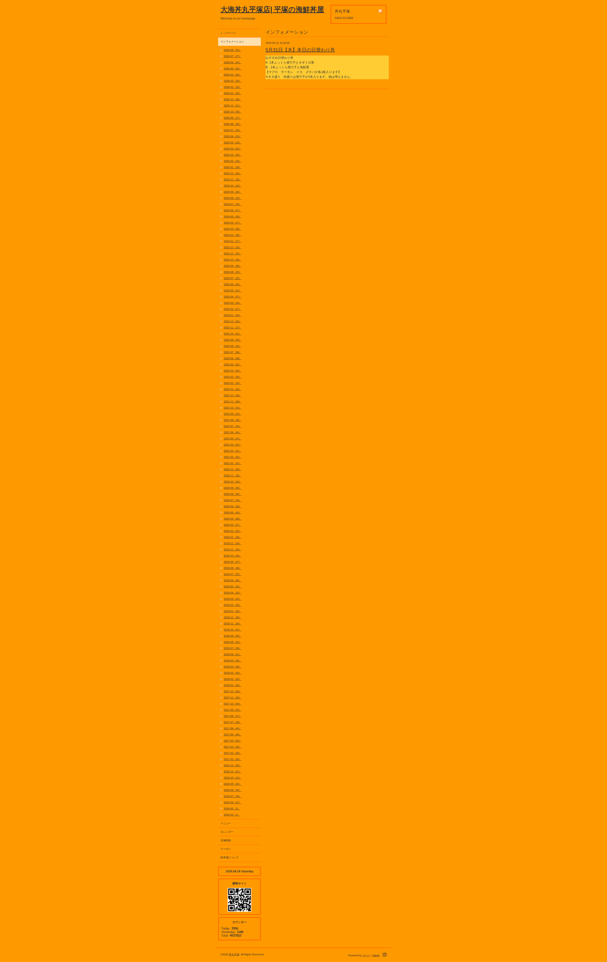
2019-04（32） (232, 592)
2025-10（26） (232, 111)
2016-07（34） (232, 796)
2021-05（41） (232, 438)
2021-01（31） (232, 463)
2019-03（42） (232, 598)
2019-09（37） (232, 561)
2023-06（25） (232, 284)
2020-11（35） (232, 475)
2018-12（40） (232, 617)
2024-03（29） (232, 228)
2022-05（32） (232, 364)
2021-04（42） (232, 444)
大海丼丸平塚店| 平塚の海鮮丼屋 (272, 9)
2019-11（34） (232, 549)
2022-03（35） (232, 376)
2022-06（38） (232, 358)
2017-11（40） (232, 697)
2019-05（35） (232, 586)
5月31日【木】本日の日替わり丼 (300, 49)
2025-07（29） (232, 130)
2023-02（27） (232, 309)
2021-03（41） (232, 450)
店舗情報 (226, 840)
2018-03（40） (232, 672)
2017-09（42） (232, 709)
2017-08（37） (232, 716)
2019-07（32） (232, 574)
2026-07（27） (232, 56)
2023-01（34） (232, 315)
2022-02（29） (232, 383)
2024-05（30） (232, 216)
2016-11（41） (232, 771)
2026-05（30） (232, 68)
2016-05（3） (232, 808)
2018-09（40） (232, 635)
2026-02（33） (232, 87)
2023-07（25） (232, 278)
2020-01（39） (232, 537)
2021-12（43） (232, 395)
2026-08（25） (232, 50)
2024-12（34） (232, 173)
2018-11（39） (232, 623)
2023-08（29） (232, 272)
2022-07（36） (232, 352)
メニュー (226, 823)
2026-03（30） (232, 80)
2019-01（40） (232, 611)
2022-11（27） (232, 327)
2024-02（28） (232, 235)
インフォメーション (232, 41)
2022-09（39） (232, 339)
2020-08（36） (232, 494)
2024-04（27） (232, 222)
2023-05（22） (232, 290)
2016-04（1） (232, 814)
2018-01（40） (232, 685)
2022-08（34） (232, 346)
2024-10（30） (232, 185)
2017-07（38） (232, 722)
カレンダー (227, 831)
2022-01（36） (232, 389)
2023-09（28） (232, 265)
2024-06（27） (232, 210)
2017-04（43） (232, 740)
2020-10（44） (232, 481)
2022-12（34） (232, 321)
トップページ (228, 33)
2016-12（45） (232, 765)
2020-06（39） (232, 506)
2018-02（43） (232, 679)
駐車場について (230, 857)
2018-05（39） (232, 660)
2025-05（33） (232, 142)
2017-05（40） (232, 734)
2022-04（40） (232, 370)
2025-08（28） (232, 124)
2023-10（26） (232, 259)
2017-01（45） (232, 759)
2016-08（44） (232, 790)
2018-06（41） (232, 654)
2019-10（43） (232, 555)
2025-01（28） (232, 167)
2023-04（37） (232, 296)
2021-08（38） (232, 420)
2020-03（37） (232, 524)
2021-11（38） (232, 401)
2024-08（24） (232, 198)
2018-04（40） (232, 666)
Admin (376, 955)
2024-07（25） (232, 204)
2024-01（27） (232, 241)
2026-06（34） (232, 62)
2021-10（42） (232, 407)
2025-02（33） (232, 161)
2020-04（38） (232, 518)
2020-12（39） (232, 469)
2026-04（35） (232, 74)
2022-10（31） (232, 333)
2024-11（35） (232, 179)
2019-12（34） (232, 543)
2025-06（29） (232, 136)
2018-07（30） (232, 648)
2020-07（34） (232, 500)
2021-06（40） (232, 432)
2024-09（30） (232, 191)
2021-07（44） (232, 426)
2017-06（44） (232, 728)
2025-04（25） (232, 148)
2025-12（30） (232, 99)
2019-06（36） (232, 580)
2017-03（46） (232, 746)
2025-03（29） (232, 154)
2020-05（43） (232, 512)
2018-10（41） (232, 629)
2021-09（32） (232, 413)
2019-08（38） (232, 568)
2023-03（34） (232, 302)
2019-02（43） (232, 605)
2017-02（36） (232, 753)
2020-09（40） (232, 487)
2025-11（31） (232, 105)
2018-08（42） (232, 642)
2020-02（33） (232, 531)
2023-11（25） (232, 253)
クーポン (226, 848)
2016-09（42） (232, 783)
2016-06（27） (232, 802)
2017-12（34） (232, 691)
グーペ (366, 955)
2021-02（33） (232, 457)
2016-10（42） (232, 777)
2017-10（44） (232, 703)
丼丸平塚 (234, 954)
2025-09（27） (232, 117)
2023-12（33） (232, 247)
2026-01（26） (232, 93)
